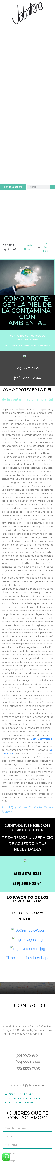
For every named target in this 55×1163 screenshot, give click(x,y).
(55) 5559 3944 (27, 883)
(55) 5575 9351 (27, 873)
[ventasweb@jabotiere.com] (27, 1076)
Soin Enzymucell (41, 738)
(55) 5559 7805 (27, 1069)
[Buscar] (52, 187)
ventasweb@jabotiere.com (27, 1085)
